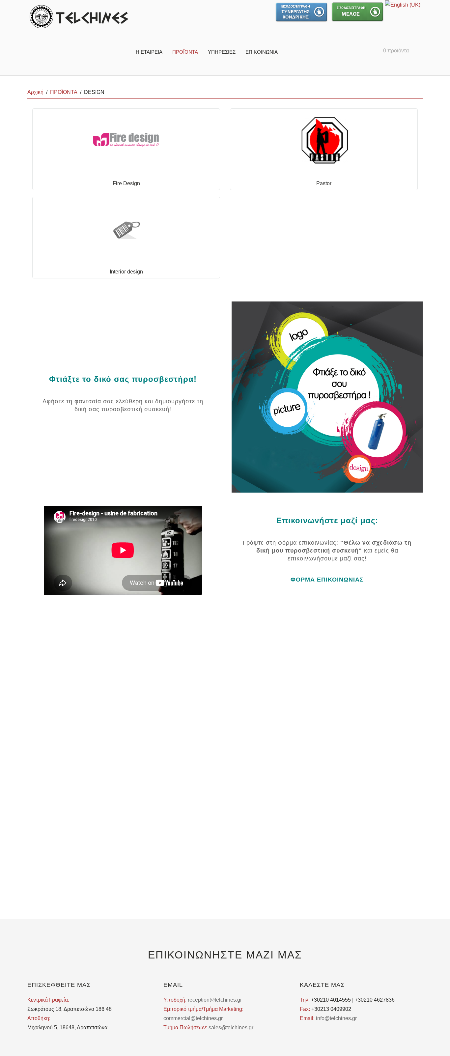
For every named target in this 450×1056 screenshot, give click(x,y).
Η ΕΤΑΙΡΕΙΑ (149, 52)
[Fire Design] (126, 139)
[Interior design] (126, 228)
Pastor (323, 183)
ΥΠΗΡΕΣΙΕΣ (222, 52)
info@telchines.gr (336, 1018)
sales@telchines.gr (231, 1027)
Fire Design (126, 183)
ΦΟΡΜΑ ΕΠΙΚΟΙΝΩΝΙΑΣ (327, 579)
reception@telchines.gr (215, 1000)
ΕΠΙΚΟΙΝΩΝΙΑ (261, 52)
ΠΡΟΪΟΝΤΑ (185, 52)
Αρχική (35, 92)
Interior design (126, 271)
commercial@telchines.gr (193, 1018)
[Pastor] (324, 139)
